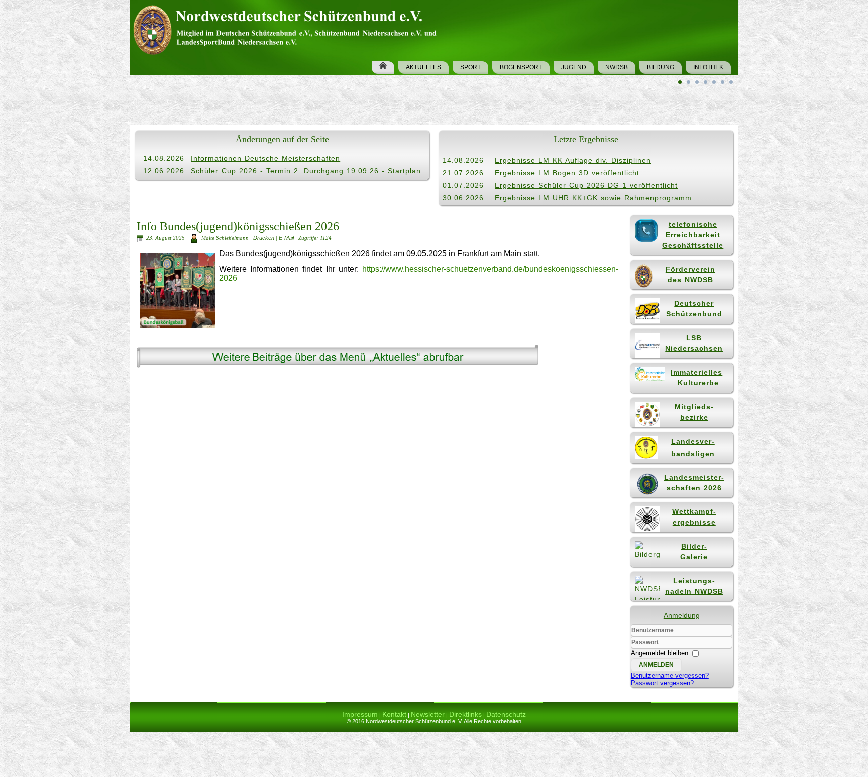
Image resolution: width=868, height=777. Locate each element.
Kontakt (394, 714)
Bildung (660, 67)
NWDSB (616, 67)
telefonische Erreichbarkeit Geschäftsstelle (692, 234)
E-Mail (287, 238)
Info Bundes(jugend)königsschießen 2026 (238, 226)
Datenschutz (506, 714)
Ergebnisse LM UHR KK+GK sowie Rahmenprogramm (593, 198)
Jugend (573, 67)
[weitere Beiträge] (337, 367)
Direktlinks (465, 714)
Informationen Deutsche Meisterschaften (265, 158)
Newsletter (428, 714)
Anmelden (656, 664)
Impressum (360, 714)
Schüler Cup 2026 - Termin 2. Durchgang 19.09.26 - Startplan (306, 171)
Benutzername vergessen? (670, 675)
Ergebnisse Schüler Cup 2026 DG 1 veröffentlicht (586, 185)
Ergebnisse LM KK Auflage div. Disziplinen (573, 160)
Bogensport (521, 67)
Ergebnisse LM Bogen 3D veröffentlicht (567, 173)
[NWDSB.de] (289, 28)
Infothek (708, 67)
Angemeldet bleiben (659, 653)
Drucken (264, 238)
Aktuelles (423, 67)
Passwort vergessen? (662, 683)
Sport (470, 67)
